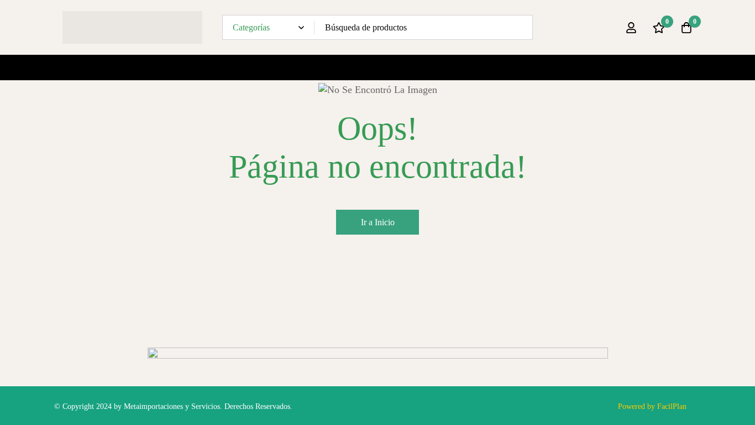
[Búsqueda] (520, 27)
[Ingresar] (631, 28)
